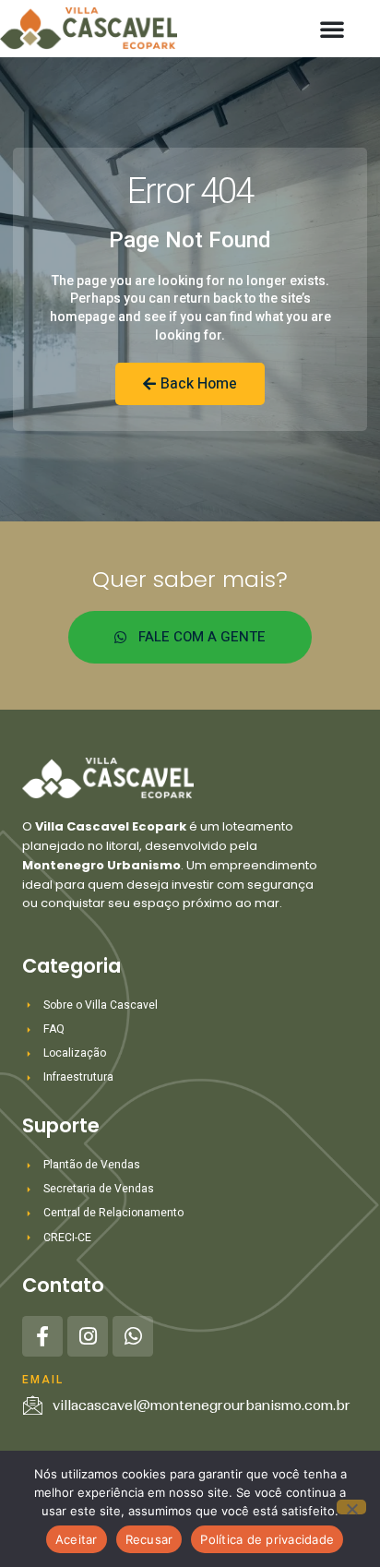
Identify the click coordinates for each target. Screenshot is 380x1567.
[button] (332, 28)
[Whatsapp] (133, 1336)
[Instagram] (87, 1336)
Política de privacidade (267, 1539)
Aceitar (76, 1539)
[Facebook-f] (42, 1336)
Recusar (149, 1539)
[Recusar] (351, 1507)
